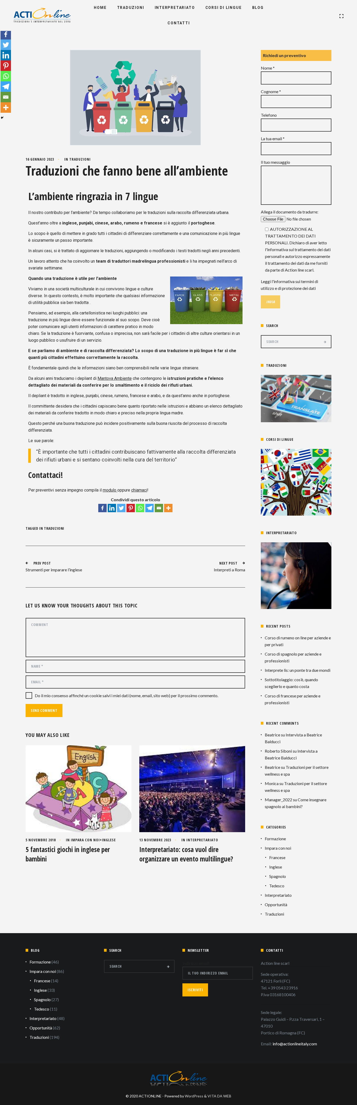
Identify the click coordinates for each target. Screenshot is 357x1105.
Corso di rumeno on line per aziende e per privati (298, 641)
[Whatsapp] (140, 508)
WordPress (194, 1096)
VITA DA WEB (219, 1096)
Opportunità (276, 904)
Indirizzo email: (196, 963)
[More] (168, 508)
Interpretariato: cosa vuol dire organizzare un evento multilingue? (186, 854)
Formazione (275, 838)
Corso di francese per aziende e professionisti (292, 699)
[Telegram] (149, 508)
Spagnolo (277, 876)
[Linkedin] (112, 508)
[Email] (159, 508)
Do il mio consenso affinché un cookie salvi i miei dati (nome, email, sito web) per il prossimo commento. (126, 695)
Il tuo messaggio (275, 162)
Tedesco (276, 885)
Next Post (228, 563)
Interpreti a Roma (229, 569)
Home (100, 7)
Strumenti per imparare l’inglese (54, 569)
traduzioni (54, 528)
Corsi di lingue (223, 7)
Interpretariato (175, 7)
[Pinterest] (130, 508)
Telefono (269, 114)
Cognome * (271, 91)
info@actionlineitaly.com (295, 1043)
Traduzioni (130, 7)
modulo (110, 490)
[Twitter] (121, 508)
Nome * (268, 67)
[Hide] (2, 118)
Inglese (109, 839)
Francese (277, 857)
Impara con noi (85, 839)
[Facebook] (102, 508)
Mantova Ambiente (114, 378)
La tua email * (273, 138)
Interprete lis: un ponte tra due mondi (297, 670)
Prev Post (42, 563)
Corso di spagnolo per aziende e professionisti (293, 657)
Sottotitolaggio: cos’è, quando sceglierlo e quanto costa (291, 683)
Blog (258, 7)
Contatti (179, 23)
